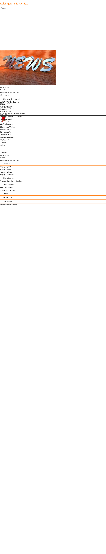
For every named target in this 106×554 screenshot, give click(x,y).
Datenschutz (12, 205)
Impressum (4, 205)
